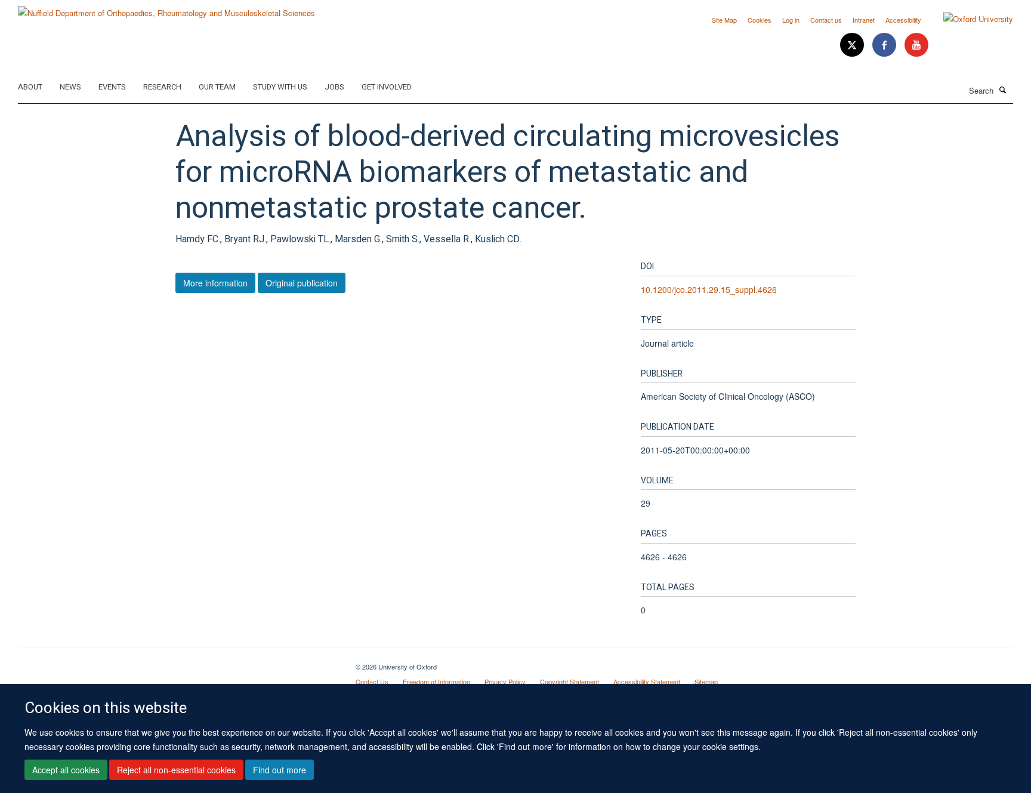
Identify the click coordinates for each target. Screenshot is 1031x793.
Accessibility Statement (646, 681)
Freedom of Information (436, 681)
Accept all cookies (66, 770)
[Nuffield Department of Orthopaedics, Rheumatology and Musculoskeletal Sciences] (166, 8)
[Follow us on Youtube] (916, 45)
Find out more (279, 770)
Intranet (864, 19)
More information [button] (215, 283)
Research (162, 86)
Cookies (759, 19)
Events (112, 86)
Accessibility (903, 19)
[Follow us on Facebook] (885, 45)
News (70, 86)
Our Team (217, 86)
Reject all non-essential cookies (176, 770)
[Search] (1003, 89)
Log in (791, 19)
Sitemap (706, 681)
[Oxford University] (969, 19)
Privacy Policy (505, 681)
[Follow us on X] (853, 45)
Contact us (826, 19)
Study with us (280, 86)
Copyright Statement (569, 681)
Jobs (334, 86)
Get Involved (387, 86)
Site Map (724, 19)
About (30, 86)
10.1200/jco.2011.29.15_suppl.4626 (709, 289)
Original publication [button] (302, 283)
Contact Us (372, 681)
